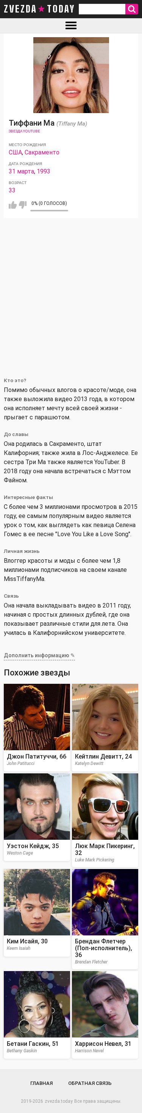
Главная (41, 1083)
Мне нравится (13, 205)
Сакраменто (42, 152)
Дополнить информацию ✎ (39, 655)
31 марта (21, 171)
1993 (43, 171)
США (15, 152)
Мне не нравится (23, 205)
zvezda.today (59, 1101)
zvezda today (39, 9)
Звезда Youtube (24, 131)
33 (12, 190)
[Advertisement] (71, 293)
